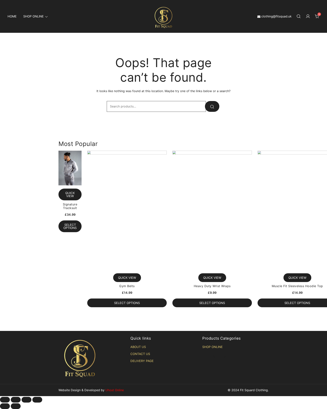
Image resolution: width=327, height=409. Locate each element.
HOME (12, 16)
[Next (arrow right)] (16, 406)
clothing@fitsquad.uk (276, 16)
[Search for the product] (212, 106)
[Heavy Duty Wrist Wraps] (212, 210)
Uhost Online (114, 390)
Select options (70, 226)
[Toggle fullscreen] (26, 400)
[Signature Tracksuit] (70, 168)
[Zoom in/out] (37, 400)
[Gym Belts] (127, 210)
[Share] (16, 400)
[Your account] (308, 16)
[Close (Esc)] (5, 400)
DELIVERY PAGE (142, 361)
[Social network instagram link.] (225, 357)
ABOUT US (138, 347)
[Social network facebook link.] (203, 357)
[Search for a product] (298, 16)
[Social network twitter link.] (214, 357)
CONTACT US (140, 354)
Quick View (70, 194)
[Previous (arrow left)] (5, 406)
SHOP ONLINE (33, 16)
